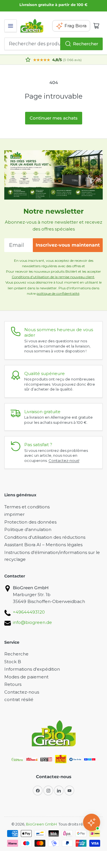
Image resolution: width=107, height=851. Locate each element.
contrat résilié (18, 699)
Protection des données (30, 522)
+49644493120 (29, 612)
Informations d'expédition (32, 669)
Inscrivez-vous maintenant (68, 245)
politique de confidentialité (58, 293)
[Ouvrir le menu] (10, 25)
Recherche (16, 654)
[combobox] (53, 44)
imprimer (14, 514)
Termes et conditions (27, 507)
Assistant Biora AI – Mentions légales (43, 544)
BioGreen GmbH (41, 824)
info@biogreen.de (32, 622)
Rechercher (85, 43)
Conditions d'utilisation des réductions (44, 537)
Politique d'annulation (27, 529)
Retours (12, 684)
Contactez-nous (21, 692)
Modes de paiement (26, 677)
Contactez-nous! (64, 460)
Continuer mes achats (54, 118)
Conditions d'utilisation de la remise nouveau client (53, 277)
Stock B (12, 661)
